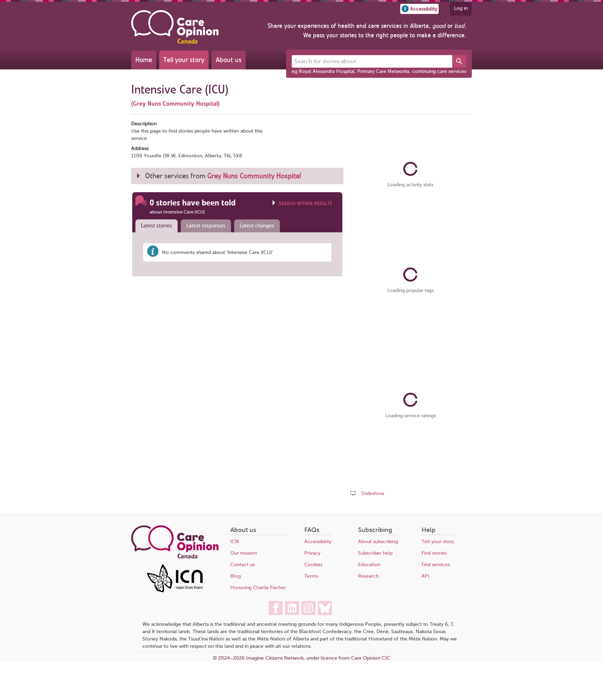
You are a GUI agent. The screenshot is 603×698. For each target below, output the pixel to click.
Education (369, 564)
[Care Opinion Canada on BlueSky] (325, 608)
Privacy (312, 553)
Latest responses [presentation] (205, 225)
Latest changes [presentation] (257, 225)
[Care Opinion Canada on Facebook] (276, 608)
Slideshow (373, 493)
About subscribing (378, 541)
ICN (234, 541)
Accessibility (318, 541)
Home (143, 59)
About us (228, 59)
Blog (235, 576)
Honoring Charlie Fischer (258, 587)
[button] (419, 9)
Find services (436, 564)
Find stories (434, 553)
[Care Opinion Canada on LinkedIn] (292, 608)
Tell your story (183, 59)
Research (368, 576)
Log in (461, 8)
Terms (311, 576)
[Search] (459, 61)
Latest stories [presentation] (156, 225)
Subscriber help (375, 553)
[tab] (155, 226)
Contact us (242, 564)
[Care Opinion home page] (174, 27)
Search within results (305, 204)
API (425, 576)
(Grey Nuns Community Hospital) (175, 103)
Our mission (243, 553)
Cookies (313, 564)
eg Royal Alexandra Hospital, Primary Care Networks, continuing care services (379, 71)
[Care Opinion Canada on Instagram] (308, 608)
